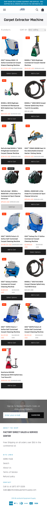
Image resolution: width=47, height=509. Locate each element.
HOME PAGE (8, 459)
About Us (7, 467)
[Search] (37, 10)
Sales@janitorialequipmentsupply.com (19, 489)
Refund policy (9, 476)
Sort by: (23, 29)
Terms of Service (10, 472)
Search (6, 463)
